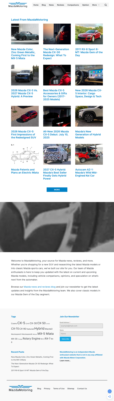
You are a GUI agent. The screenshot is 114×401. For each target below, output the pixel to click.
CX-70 (15, 328)
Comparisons (73, 5)
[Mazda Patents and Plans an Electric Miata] (25, 154)
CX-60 (48, 323)
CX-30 (33, 323)
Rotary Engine (31, 338)
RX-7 (47, 338)
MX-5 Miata (46, 333)
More (94, 5)
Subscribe (65, 339)
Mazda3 (48, 329)
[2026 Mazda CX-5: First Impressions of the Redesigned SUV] (25, 116)
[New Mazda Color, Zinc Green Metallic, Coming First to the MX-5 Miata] (25, 34)
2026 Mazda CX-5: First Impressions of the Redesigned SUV (23, 134)
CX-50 (41, 323)
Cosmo (14, 323)
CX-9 (27, 323)
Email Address (65, 322)
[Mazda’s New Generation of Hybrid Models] (89, 116)
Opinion (85, 5)
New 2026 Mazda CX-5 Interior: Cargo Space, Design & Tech (88, 93)
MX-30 (14, 339)
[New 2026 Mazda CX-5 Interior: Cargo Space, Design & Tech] (89, 75)
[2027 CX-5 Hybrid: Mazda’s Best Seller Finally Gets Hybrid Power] (57, 154)
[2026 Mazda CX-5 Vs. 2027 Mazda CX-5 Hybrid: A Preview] (25, 75)
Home (35, 5)
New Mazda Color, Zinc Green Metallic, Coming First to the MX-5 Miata (23, 54)
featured (30, 329)
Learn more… (65, 361)
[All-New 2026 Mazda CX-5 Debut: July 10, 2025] (57, 116)
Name (62, 330)
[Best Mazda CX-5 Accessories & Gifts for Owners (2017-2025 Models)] (57, 75)
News (51, 5)
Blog (44, 5)
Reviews (60, 5)
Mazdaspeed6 (27, 334)
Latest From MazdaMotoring (29, 19)
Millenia (35, 334)
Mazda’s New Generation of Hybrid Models (88, 134)
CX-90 (22, 328)
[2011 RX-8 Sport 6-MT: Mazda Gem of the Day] (89, 34)
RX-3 (42, 339)
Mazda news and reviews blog (40, 286)
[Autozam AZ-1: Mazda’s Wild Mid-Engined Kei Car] (89, 154)
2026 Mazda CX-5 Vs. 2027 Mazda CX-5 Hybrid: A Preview (24, 93)
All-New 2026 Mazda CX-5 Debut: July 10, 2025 (56, 134)
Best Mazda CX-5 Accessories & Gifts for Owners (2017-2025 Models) (55, 95)
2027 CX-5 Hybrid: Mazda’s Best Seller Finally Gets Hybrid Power (55, 174)
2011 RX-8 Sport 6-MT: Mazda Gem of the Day (89, 52)
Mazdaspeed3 (16, 334)
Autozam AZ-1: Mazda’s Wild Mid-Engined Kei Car (86, 172)
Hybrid (39, 328)
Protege (20, 339)
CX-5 (21, 323)
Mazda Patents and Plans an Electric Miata (25, 171)
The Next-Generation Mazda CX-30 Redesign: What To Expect (56, 54)
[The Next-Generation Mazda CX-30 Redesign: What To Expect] (57, 34)
